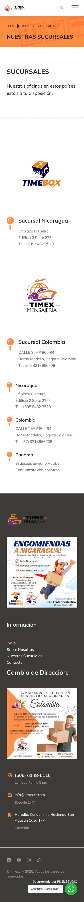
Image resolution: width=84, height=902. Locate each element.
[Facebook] (9, 860)
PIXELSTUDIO (67, 882)
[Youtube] (19, 860)
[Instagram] (28, 860)
